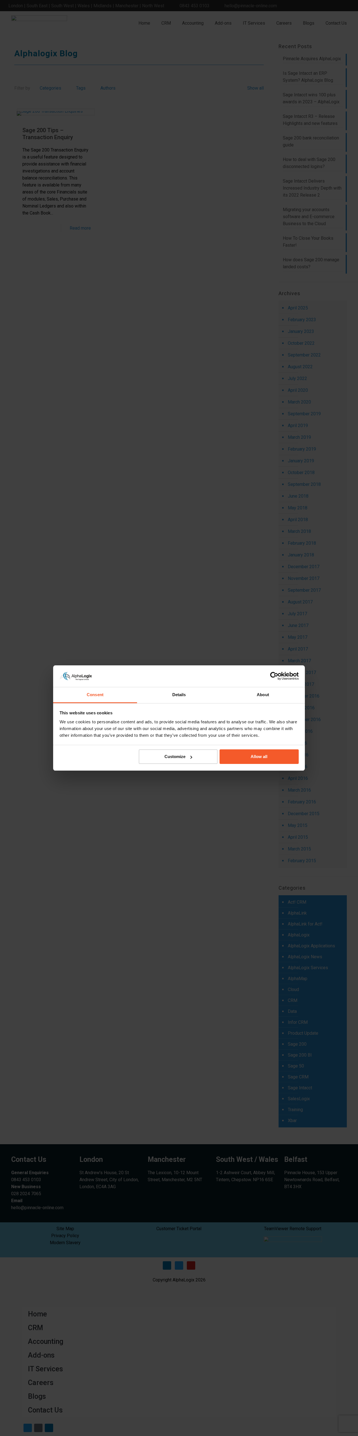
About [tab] (263, 694)
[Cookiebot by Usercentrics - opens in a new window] (274, 676)
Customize (174, 756)
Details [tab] (179, 694)
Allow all (259, 756)
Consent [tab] (95, 694)
